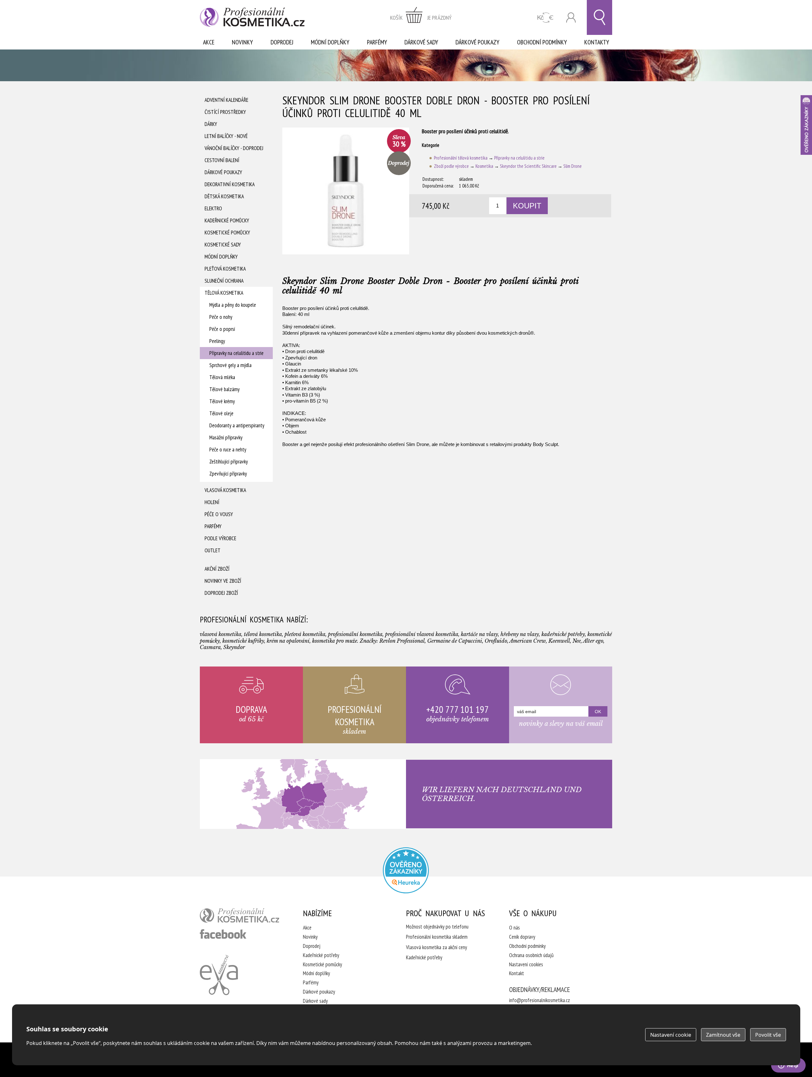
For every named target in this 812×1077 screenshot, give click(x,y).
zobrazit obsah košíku (421, 17)
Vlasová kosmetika (225, 490)
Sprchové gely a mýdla (230, 365)
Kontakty (596, 42)
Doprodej (282, 42)
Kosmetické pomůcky (227, 232)
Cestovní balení (222, 160)
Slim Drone (572, 166)
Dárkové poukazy (477, 42)
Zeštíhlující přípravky (228, 461)
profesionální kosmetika (239, 915)
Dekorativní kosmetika (230, 184)
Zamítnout (723, 1034)
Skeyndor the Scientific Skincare (528, 166)
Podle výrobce (220, 538)
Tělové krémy (222, 401)
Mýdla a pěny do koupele (232, 304)
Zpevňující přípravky (228, 473)
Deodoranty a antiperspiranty (236, 425)
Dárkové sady (421, 42)
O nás (514, 927)
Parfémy (377, 42)
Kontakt (516, 973)
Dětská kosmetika (224, 196)
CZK (545, 17)
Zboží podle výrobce (451, 166)
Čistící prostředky (225, 111)
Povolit (768, 1034)
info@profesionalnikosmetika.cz (539, 1000)
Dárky (211, 124)
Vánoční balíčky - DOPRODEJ (234, 148)
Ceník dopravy (522, 936)
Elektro (213, 208)
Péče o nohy (220, 316)
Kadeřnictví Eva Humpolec (219, 975)
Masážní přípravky (225, 437)
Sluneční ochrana (224, 280)
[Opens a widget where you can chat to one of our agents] (788, 1066)
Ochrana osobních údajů (531, 955)
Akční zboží (217, 568)
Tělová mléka (222, 377)
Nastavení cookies (526, 964)
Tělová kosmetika (224, 292)
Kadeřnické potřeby (321, 955)
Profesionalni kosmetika (406, 870)
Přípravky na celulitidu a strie (236, 353)
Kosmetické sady (223, 244)
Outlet (212, 550)
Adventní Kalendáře (226, 99)
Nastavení (670, 1034)
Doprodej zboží (221, 592)
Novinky (242, 42)
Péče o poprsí (222, 328)
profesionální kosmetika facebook (223, 934)
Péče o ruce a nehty (227, 449)
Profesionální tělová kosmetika (461, 158)
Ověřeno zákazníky (806, 125)
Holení (212, 502)
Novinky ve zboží (223, 580)
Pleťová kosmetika (225, 268)
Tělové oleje (221, 413)
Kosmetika (484, 166)
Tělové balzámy (224, 389)
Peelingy (217, 341)
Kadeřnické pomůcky (227, 220)
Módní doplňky (330, 42)
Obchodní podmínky (542, 42)
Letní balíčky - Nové (226, 136)
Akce (208, 42)
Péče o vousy (219, 514)
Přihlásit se (571, 17)
